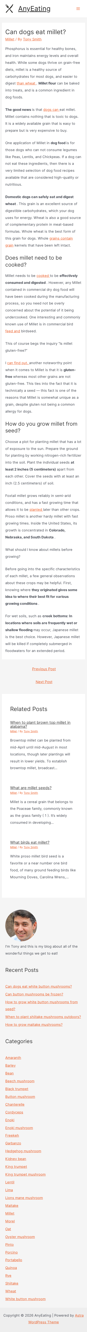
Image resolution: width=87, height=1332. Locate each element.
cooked (43, 276)
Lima (9, 1190)
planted (36, 509)
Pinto (9, 1244)
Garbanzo (13, 1143)
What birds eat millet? (29, 842)
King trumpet (16, 1166)
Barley (10, 1065)
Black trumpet (16, 1089)
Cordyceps (14, 1112)
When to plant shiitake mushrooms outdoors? (43, 1017)
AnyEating (34, 8)
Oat (8, 1229)
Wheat (10, 1291)
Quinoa (11, 1268)
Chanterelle (14, 1104)
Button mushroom (20, 1097)
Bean (9, 1073)
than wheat (26, 83)
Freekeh (12, 1135)
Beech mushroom (19, 1081)
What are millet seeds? (31, 787)
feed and (12, 331)
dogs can (51, 109)
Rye (8, 1275)
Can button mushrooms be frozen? (34, 994)
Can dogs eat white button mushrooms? (38, 986)
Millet (9, 39)
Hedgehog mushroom (23, 1151)
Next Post (44, 682)
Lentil (9, 1182)
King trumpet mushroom (25, 1174)
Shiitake (11, 1283)
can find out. (18, 363)
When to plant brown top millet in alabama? (40, 724)
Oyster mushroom (20, 1237)
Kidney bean (15, 1159)
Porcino (11, 1252)
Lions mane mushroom (24, 1198)
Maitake (11, 1205)
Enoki (9, 1120)
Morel (10, 1221)
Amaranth (13, 1058)
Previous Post (44, 669)
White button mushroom (25, 1299)
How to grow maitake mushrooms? (34, 1024)
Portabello (13, 1260)
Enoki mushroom (19, 1128)
